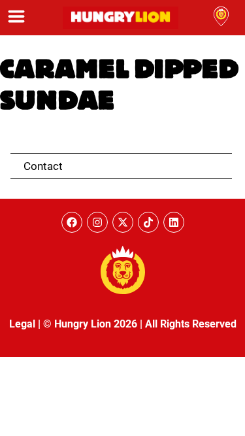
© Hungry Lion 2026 (90, 324)
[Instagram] (97, 222)
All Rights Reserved (191, 324)
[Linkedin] (173, 222)
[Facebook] (71, 222)
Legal (22, 324)
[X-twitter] (122, 222)
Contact (43, 166)
